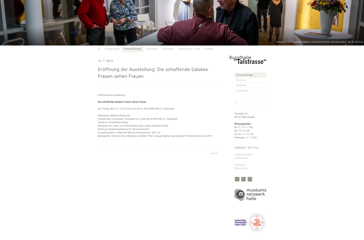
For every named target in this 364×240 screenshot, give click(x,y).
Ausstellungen (112, 48)
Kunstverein (167, 48)
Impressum (240, 165)
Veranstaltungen (132, 48)
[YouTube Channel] (250, 179)
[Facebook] (237, 179)
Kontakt (209, 48)
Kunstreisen (242, 90)
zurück (214, 153)
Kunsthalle (151, 48)
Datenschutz (240, 168)
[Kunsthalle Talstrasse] (250, 59)
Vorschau (241, 80)
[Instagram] (243, 179)
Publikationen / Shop (189, 48)
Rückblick (241, 85)
